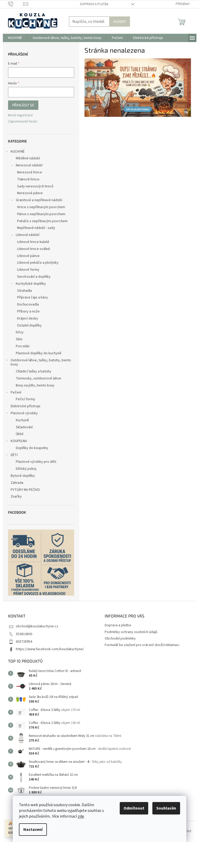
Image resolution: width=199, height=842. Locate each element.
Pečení (16, 392)
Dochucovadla (28, 304)
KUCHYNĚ (18, 151)
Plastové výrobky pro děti (36, 461)
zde (81, 816)
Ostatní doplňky (29, 325)
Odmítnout (134, 808)
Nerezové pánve (30, 193)
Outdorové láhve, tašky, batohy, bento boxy (41, 362)
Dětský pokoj (26, 468)
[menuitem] (15, 38)
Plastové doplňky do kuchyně (38, 353)
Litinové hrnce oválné (33, 249)
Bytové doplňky (23, 475)
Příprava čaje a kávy (32, 297)
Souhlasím (166, 808)
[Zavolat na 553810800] (15, 4)
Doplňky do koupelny (32, 448)
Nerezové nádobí (29, 165)
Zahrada (17, 482)
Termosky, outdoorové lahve (38, 378)
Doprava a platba (94, 4)
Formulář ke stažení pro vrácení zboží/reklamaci (142, 645)
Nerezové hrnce (29, 172)
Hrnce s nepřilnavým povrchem (41, 207)
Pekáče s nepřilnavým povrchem (42, 221)
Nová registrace (20, 115)
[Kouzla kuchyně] (137, 87)
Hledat (119, 21)
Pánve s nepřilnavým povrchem (41, 214)
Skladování (24, 427)
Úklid (19, 434)
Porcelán (23, 346)
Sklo (19, 339)
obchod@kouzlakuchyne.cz (37, 626)
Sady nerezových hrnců (35, 186)
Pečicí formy (25, 399)
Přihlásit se (23, 105)
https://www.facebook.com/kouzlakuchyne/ (50, 649)
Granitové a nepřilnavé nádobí (39, 200)
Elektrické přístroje (25, 406)
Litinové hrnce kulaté (33, 242)
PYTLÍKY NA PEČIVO (25, 489)
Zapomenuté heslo (22, 121)
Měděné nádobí (28, 158)
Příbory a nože (28, 311)
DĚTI (14, 455)
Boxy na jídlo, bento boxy (35, 385)
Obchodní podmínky (120, 638)
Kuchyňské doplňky (31, 283)
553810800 (24, 634)
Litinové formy (28, 269)
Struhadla (24, 290)
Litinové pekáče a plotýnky (38, 262)
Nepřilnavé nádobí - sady (36, 227)
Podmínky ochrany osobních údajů (131, 632)
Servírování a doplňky (34, 276)
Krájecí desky (27, 318)
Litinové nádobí (27, 234)
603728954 (24, 641)
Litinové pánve (28, 256)
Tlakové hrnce (28, 179)
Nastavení (32, 829)
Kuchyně (22, 420)
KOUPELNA (19, 441)
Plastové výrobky (24, 413)
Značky (16, 496)
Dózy (20, 332)
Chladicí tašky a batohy (33, 371)
